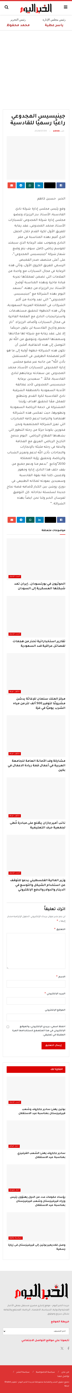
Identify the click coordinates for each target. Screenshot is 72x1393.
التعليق (59, 929)
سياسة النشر (23, 1372)
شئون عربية (15, 692)
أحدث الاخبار (15, 577)
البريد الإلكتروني (54, 993)
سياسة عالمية (16, 1238)
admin (56, 131)
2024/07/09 (41, 131)
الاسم (60, 976)
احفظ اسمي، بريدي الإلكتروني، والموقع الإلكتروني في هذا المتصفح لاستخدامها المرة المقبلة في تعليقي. (38, 1030)
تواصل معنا (63, 1376)
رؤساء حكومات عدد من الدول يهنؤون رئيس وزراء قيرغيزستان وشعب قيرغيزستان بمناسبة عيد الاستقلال (37, 1201)
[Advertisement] (36, 68)
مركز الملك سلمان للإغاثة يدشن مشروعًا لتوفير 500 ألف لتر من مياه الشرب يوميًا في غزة (39, 703)
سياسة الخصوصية (45, 1372)
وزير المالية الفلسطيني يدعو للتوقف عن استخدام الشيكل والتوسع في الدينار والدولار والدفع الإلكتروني (37, 885)
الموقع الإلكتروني (55, 1010)
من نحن (65, 1372)
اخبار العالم (14, 1146)
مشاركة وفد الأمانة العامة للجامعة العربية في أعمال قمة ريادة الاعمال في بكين (36, 766)
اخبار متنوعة (14, 1190)
